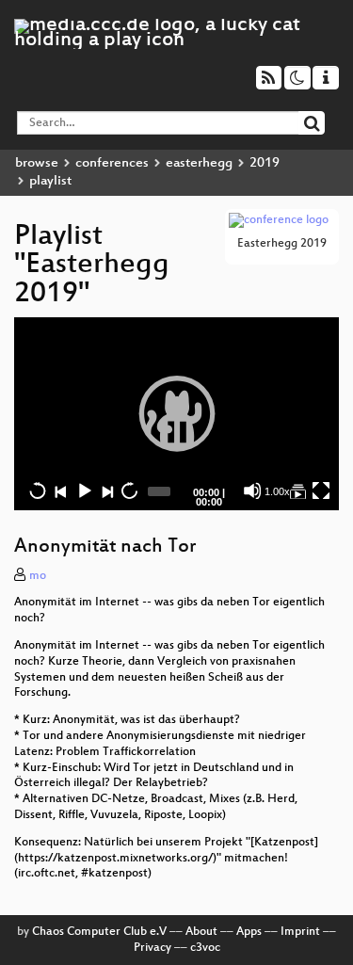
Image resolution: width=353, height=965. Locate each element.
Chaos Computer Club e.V (99, 932)
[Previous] (60, 490)
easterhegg (199, 163)
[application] (176, 413)
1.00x (277, 491)
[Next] (106, 490)
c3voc (205, 948)
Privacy (152, 948)
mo (37, 576)
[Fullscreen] (321, 490)
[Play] (177, 413)
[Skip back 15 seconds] (37, 490)
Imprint (300, 932)
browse (36, 163)
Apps (249, 932)
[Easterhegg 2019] (297, 490)
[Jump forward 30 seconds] (128, 490)
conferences (112, 163)
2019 (264, 163)
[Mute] (252, 490)
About (201, 932)
